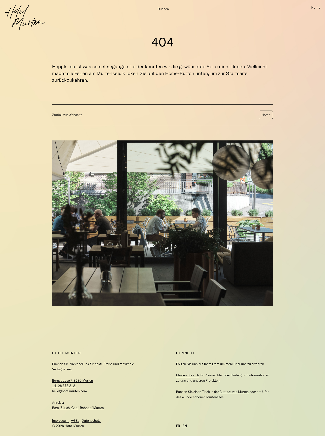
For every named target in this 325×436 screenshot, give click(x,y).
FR (178, 426)
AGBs (75, 420)
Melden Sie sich (187, 375)
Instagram (211, 364)
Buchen (163, 9)
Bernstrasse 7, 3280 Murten (72, 380)
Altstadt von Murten (234, 392)
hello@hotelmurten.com (69, 391)
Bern (55, 408)
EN (184, 426)
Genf (74, 408)
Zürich (65, 408)
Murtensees (215, 397)
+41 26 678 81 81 (64, 386)
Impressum (60, 420)
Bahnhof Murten (92, 408)
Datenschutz (91, 420)
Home (315, 7)
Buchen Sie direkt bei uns (70, 364)
